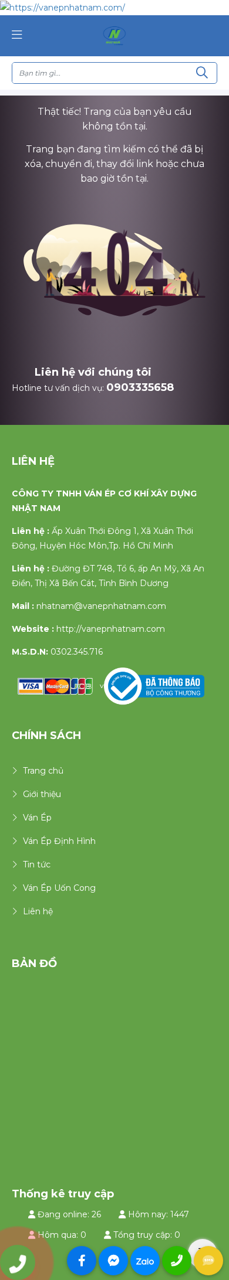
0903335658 (140, 387)
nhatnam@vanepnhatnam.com (101, 606)
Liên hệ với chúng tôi (93, 372)
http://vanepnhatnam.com (110, 629)
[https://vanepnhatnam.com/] (114, 35)
